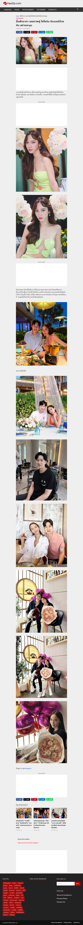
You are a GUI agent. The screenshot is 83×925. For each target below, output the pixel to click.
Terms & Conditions (64, 895)
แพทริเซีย (12, 907)
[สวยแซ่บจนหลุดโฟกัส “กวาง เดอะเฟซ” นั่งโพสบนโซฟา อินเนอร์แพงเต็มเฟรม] (59, 813)
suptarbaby (41, 10)
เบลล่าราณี (5, 900)
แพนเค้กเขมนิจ (6, 910)
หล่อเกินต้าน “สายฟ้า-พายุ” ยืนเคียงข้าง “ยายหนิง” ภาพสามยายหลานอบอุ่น (24, 824)
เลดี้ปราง (11, 902)
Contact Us (61, 902)
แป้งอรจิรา (12, 905)
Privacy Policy (62, 898)
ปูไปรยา (5, 895)
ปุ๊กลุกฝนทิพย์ (19, 893)
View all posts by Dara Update (28, 843)
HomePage (8, 10)
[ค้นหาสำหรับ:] (68, 883)
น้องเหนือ (5, 890)
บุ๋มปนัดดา (5, 893)
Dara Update (27, 28)
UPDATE (17, 10)
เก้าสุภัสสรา (16, 897)
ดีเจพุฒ (10, 885)
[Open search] (77, 9)
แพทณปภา (18, 905)
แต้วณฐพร (5, 905)
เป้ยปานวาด (21, 900)
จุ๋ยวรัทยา (14, 883)
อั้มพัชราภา (10, 897)
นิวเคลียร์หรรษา (17, 885)
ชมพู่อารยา (20, 883)
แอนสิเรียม (20, 910)
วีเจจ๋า (4, 897)
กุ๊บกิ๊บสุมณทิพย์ (7, 883)
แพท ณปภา (6, 907)
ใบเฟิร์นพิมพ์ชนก (20, 912)
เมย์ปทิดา (5, 902)
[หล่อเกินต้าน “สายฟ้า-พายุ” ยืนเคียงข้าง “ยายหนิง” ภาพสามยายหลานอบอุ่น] (24, 813)
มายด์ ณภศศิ (11, 895)
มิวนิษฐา (17, 895)
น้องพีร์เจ (16, 888)
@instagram (27, 768)
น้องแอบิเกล (12, 890)
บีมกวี (24, 890)
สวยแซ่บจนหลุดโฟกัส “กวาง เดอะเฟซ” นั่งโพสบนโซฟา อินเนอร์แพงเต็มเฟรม (58, 824)
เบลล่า (22, 897)
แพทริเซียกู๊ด (19, 907)
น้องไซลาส (18, 890)
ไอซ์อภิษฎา (12, 914)
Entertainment (28, 10)
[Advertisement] (41, 79)
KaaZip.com (14, 922)
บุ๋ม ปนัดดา (12, 893)
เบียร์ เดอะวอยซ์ (13, 900)
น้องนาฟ (10, 888)
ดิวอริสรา (5, 885)
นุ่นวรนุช (5, 888)
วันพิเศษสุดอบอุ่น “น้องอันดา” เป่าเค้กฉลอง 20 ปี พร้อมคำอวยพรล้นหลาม (41, 824)
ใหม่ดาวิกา (5, 914)
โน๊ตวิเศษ (12, 912)
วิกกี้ (22, 895)
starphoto (52, 10)
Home (17, 16)
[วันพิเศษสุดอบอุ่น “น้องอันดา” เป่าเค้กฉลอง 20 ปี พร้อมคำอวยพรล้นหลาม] (41, 813)
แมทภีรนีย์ (14, 910)
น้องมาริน (22, 888)
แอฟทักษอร (6, 912)
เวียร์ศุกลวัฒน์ (18, 902)
